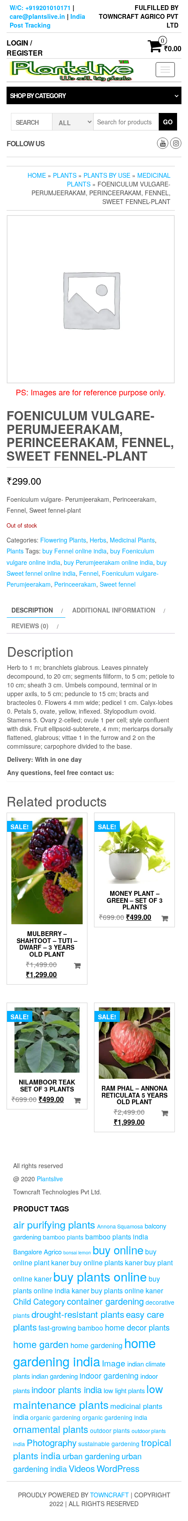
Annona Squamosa (120, 1226)
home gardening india (84, 1351)
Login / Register (25, 48)
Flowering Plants (63, 539)
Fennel (88, 573)
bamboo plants (63, 1236)
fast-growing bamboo (70, 1327)
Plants (65, 175)
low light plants (124, 1390)
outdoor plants (110, 1430)
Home (37, 175)
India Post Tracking (47, 20)
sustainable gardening (108, 1443)
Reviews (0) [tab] (30, 625)
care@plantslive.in (37, 16)
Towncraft (109, 1494)
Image (113, 1363)
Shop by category (38, 95)
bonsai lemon (77, 1252)
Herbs (98, 539)
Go (168, 121)
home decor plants (137, 1327)
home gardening (96, 1345)
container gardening (105, 1301)
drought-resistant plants (77, 1313)
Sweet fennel (118, 584)
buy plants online (100, 1276)
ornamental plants (50, 1429)
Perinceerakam (75, 584)
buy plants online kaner (127, 1290)
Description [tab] (32, 610)
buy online (118, 1249)
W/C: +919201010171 (40, 7)
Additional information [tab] (113, 610)
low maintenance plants (88, 1396)
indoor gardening (109, 1375)
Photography (52, 1442)
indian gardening (54, 1375)
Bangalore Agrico (37, 1251)
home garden (41, 1344)
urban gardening (91, 1455)
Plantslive (50, 1178)
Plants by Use (107, 175)
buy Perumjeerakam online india (108, 562)
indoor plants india (66, 1389)
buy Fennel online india (74, 550)
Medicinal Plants (132, 539)
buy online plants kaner (106, 1262)
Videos (82, 1468)
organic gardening (55, 1417)
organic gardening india (114, 1417)
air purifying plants (54, 1224)
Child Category (39, 1301)
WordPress (118, 1468)
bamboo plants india (116, 1236)
